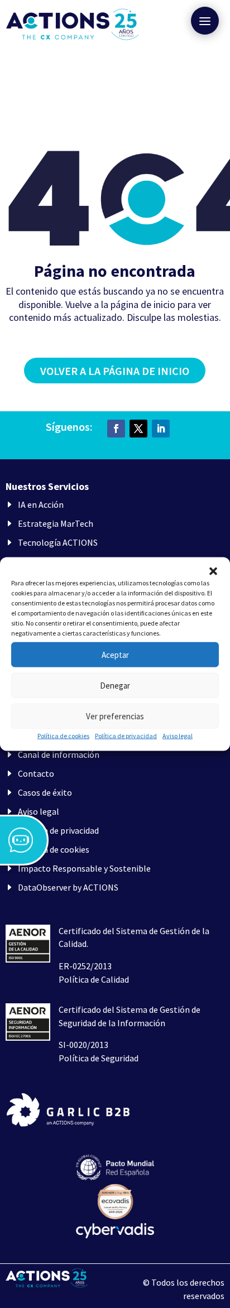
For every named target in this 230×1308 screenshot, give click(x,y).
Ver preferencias (115, 715)
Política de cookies (63, 736)
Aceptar (115, 654)
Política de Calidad (94, 979)
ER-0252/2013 (85, 966)
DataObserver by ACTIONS (68, 887)
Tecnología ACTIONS (58, 542)
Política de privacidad (126, 736)
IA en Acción (41, 504)
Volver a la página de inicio (114, 371)
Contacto (36, 773)
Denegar (115, 685)
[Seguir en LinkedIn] (161, 428)
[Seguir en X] (138, 428)
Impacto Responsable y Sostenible (84, 868)
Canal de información (58, 754)
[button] (213, 571)
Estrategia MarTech (55, 523)
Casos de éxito (45, 792)
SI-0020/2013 (83, 1044)
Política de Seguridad (98, 1058)
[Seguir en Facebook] (116, 428)
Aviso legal (177, 736)
